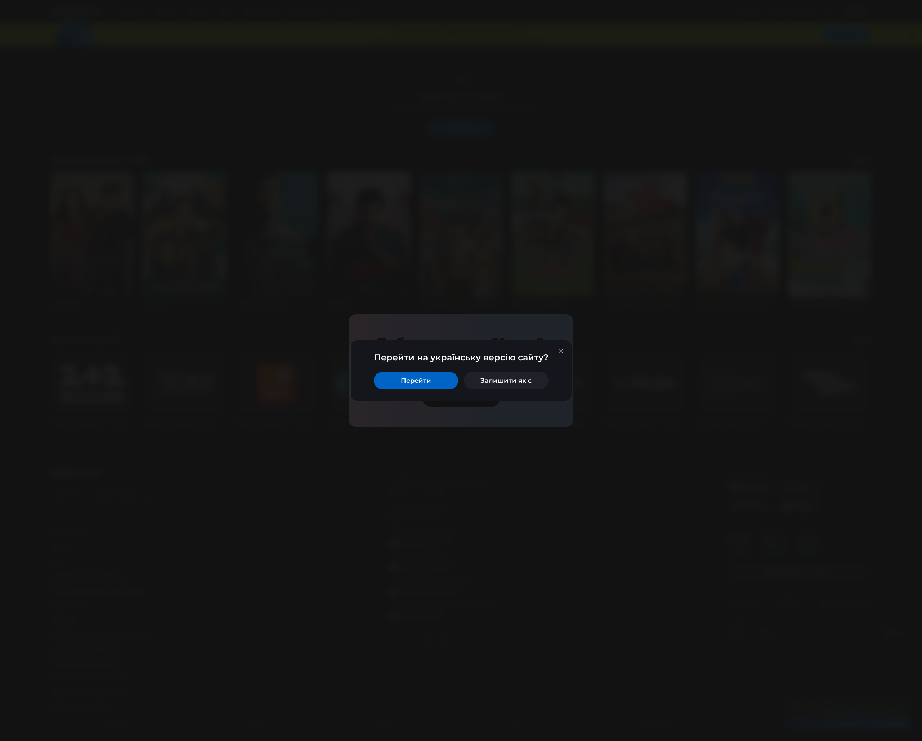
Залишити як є (506, 381)
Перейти (416, 381)
